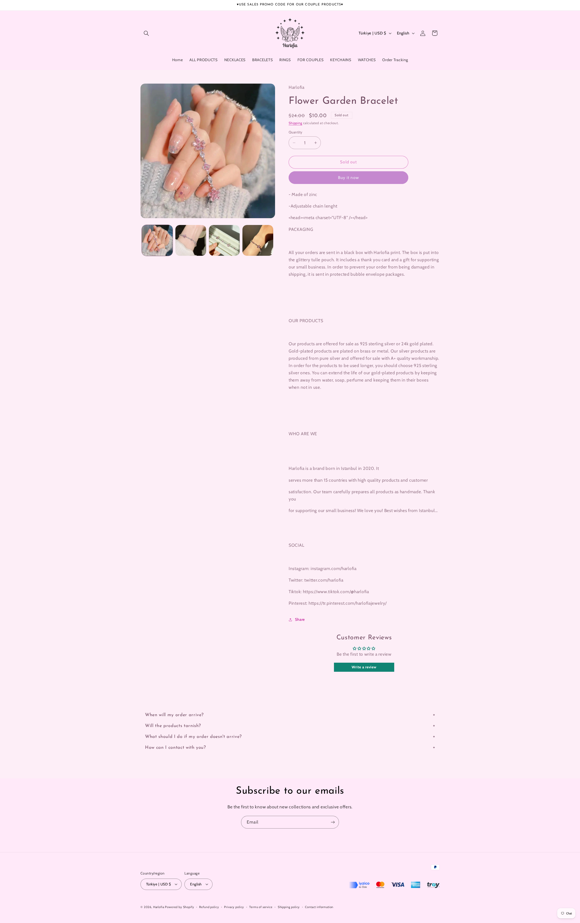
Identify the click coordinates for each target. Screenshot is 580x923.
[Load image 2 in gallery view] (190, 240)
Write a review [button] (364, 667)
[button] (146, 33)
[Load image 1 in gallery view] (157, 240)
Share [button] (300, 619)
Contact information (319, 907)
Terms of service (260, 907)
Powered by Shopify (179, 907)
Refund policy (209, 907)
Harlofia (158, 907)
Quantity (295, 132)
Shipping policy (289, 907)
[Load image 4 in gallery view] (257, 240)
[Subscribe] (333, 822)
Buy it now (348, 177)
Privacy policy (234, 907)
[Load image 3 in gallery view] (224, 240)
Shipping (295, 123)
